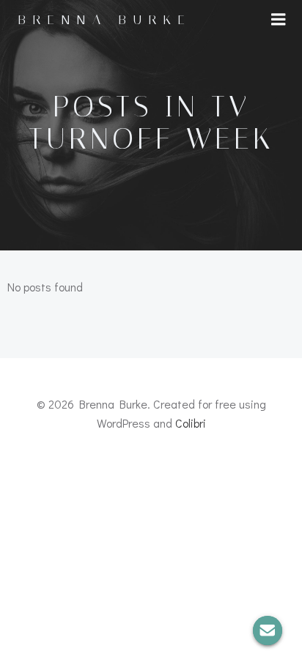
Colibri (190, 423)
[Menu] (278, 19)
